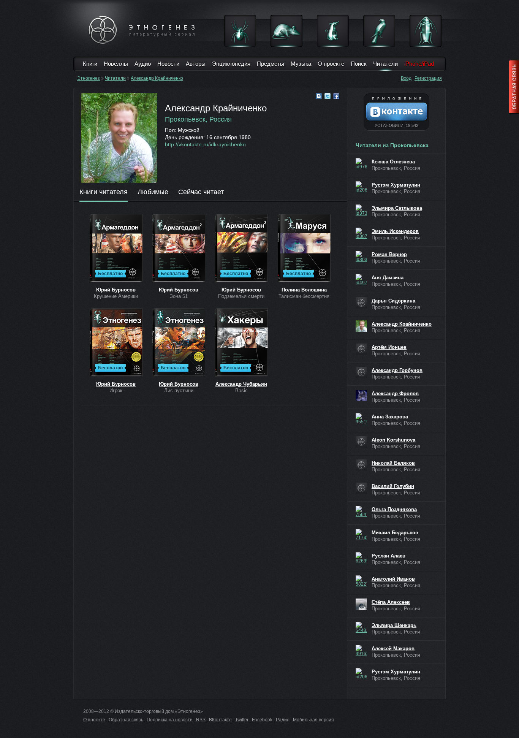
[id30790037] (361, 233)
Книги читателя (103, 192)
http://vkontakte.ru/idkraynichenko (205, 144)
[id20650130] (361, 187)
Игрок (115, 390)
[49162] (361, 650)
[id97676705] (361, 163)
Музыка (301, 63)
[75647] (361, 511)
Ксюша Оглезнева (393, 162)
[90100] (361, 488)
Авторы (196, 63)
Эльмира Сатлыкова (397, 208)
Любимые (153, 192)
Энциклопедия (231, 63)
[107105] (361, 372)
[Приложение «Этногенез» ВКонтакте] (396, 112)
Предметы (270, 63)
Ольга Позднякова (394, 509)
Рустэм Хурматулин (396, 185)
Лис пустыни (178, 390)
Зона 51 (179, 296)
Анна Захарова (390, 417)
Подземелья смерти (241, 296)
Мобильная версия (313, 719)
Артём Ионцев (389, 347)
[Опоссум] (333, 31)
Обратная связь (126, 719)
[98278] (361, 303)
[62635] (361, 558)
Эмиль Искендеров (395, 231)
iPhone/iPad (419, 63)
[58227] (361, 581)
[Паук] (240, 31)
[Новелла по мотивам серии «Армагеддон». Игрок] (115, 342)
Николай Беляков (393, 463)
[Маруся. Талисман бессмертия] (303, 248)
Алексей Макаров (393, 648)
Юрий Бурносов (116, 290)
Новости (168, 63)
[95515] (361, 418)
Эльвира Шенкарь (394, 625)
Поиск (359, 63)
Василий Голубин (393, 486)
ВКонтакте (220, 719)
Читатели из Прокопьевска (392, 145)
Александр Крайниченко (157, 78)
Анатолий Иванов (393, 579)
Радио (283, 719)
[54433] (361, 627)
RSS (201, 719)
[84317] (361, 326)
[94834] (361, 442)
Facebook (262, 719)
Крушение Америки (116, 296)
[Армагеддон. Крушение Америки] (115, 248)
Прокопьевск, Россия (198, 119)
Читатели (385, 63)
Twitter (241, 719)
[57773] (361, 604)
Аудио (142, 63)
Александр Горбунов (397, 370)
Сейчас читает (201, 192)
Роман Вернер (389, 254)
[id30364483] (361, 256)
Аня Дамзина (387, 277)
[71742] (361, 534)
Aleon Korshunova (393, 440)
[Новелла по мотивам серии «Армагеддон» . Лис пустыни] (178, 342)
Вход (406, 78)
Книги (90, 63)
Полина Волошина (304, 290)
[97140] (361, 395)
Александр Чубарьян (241, 384)
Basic (241, 390)
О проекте (331, 63)
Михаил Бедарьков (395, 532)
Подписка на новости (170, 719)
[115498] (361, 349)
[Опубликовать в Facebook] (336, 96)
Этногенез (88, 78)
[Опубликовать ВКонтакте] (319, 96)
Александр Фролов (395, 393)
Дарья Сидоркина (393, 301)
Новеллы (116, 63)
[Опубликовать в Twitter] (327, 96)
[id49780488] (361, 279)
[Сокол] (379, 31)
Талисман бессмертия (303, 296)
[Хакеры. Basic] (241, 342)
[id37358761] (361, 210)
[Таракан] (425, 31)
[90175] (361, 465)
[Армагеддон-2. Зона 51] (178, 248)
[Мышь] (286, 31)
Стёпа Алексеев (391, 602)
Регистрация (428, 78)
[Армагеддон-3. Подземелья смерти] (241, 248)
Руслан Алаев (388, 556)
